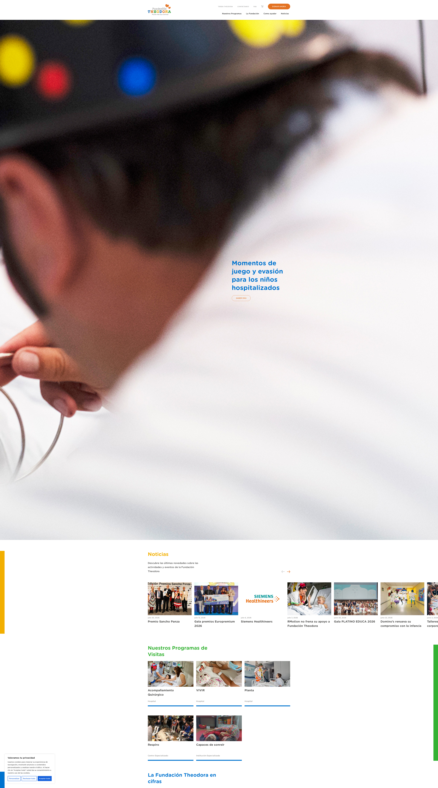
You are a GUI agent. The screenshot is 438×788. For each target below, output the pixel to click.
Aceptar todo (44, 778)
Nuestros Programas (231, 13)
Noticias (285, 13)
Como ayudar (269, 13)
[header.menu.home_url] (159, 9)
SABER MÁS (241, 298)
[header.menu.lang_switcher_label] (262, 6)
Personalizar (14, 778)
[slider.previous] (283, 571)
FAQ (255, 6)
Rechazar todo (29, 778)
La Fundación (252, 13)
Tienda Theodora (225, 6)
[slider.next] (288, 571)
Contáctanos (243, 6)
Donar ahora (279, 6)
